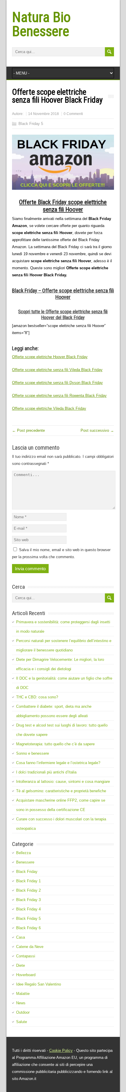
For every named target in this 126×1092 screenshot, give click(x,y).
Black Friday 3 (28, 900)
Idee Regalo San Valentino (38, 984)
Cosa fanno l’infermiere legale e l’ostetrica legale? (58, 763)
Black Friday (27, 871)
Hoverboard (25, 975)
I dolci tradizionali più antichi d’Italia (46, 772)
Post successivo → (97, 430)
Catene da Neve (29, 946)
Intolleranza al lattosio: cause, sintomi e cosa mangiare (63, 781)
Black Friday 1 (28, 881)
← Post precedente (28, 430)
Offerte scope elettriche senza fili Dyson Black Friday (57, 382)
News (20, 1003)
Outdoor (23, 1012)
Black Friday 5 (30, 123)
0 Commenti (73, 114)
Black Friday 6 (28, 928)
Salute (21, 1022)
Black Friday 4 (28, 909)
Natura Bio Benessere (41, 24)
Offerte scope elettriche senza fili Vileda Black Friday (57, 370)
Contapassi (25, 956)
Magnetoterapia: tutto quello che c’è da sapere (55, 744)
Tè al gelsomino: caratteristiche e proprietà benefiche (61, 791)
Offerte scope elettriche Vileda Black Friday (49, 408)
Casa (20, 937)
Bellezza (23, 853)
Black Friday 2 (28, 890)
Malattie (23, 993)
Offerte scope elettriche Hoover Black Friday (50, 357)
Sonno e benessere (32, 753)
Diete (20, 965)
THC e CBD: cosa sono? (37, 697)
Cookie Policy (61, 1050)
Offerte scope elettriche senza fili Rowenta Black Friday (59, 395)
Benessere (25, 862)
